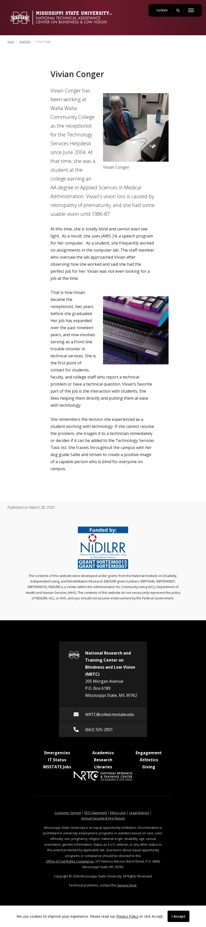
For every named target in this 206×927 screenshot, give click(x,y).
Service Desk (127, 885)
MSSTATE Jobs (57, 767)
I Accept (178, 916)
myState (164, 10)
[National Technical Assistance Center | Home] (61, 18)
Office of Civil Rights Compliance (70, 861)
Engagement (149, 753)
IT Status (57, 760)
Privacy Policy (127, 916)
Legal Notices (139, 812)
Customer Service (68, 812)
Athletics (149, 760)
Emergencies (57, 753)
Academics (103, 753)
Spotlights (25, 42)
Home (11, 42)
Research (103, 760)
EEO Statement (95, 812)
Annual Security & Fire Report (103, 818)
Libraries (103, 767)
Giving (148, 767)
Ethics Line (118, 812)
